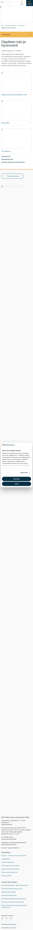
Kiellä (16, 484)
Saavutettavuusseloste (8, 927)
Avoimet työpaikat (7, 862)
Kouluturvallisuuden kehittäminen (13, 162)
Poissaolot (5, 123)
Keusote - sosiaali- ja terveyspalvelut (13, 855)
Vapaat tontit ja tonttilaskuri (10, 869)
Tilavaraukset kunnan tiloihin (10, 865)
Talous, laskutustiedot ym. (9, 872)
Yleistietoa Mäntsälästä (8, 895)
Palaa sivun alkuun (13, 176)
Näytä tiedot (24, 472)
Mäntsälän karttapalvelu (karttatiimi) (13, 898)
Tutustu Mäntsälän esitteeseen (11, 888)
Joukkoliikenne (5, 859)
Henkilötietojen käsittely (8, 924)
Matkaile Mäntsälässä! (8, 892)
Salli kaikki (16, 479)
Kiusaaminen (5, 156)
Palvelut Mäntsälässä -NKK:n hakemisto (14, 885)
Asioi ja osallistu (6, 875)
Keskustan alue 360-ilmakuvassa (12, 902)
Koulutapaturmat (7, 159)
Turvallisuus (6, 151)
